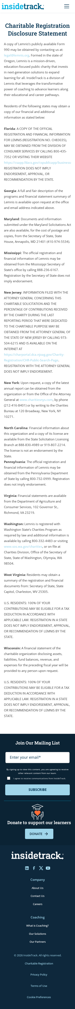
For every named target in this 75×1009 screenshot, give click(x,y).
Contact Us (37, 896)
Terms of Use (39, 986)
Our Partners (38, 942)
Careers (37, 904)
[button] (66, 6)
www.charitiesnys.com (36, 400)
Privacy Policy (38, 974)
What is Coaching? (37, 925)
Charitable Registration (39, 963)
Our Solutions (37, 934)
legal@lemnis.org (16, 55)
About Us (37, 888)
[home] (24, 6)
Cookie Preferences (39, 997)
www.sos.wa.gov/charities (23, 546)
